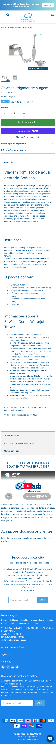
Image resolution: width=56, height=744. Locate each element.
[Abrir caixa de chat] (50, 738)
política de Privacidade (25, 572)
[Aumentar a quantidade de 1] (24, 113)
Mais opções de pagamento (28, 137)
